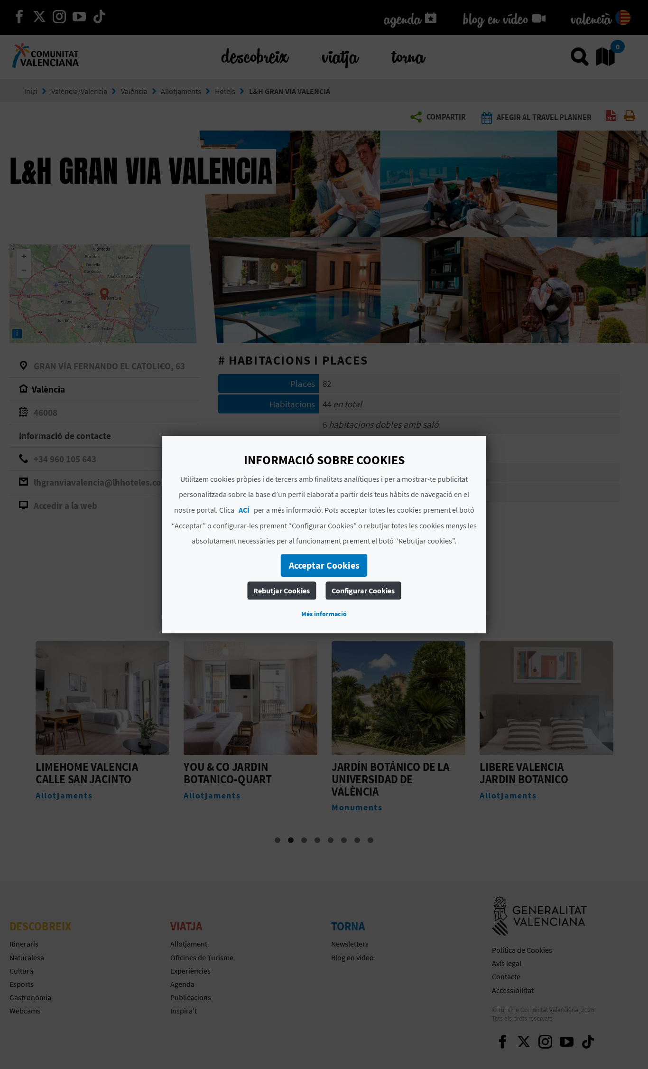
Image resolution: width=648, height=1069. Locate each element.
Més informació (324, 614)
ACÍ (244, 510)
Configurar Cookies (363, 590)
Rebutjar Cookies (281, 590)
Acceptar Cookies (324, 565)
